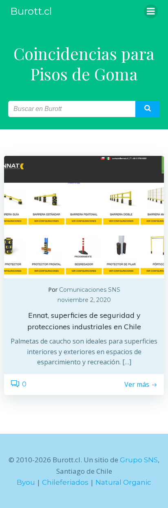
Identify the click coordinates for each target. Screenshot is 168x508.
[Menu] (151, 11)
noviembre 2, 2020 (84, 300)
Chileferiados (65, 482)
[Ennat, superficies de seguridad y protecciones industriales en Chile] (84, 216)
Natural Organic (123, 482)
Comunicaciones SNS (89, 289)
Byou (26, 482)
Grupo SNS (139, 460)
